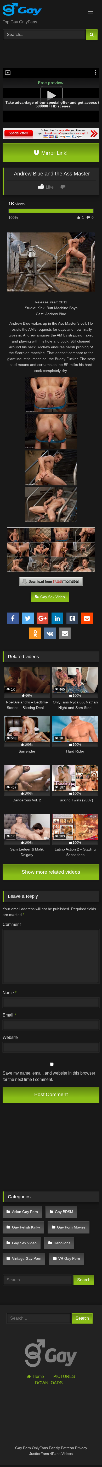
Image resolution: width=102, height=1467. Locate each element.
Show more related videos (51, 872)
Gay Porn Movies (71, 1227)
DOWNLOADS (49, 1383)
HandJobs (62, 1243)
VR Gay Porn (69, 1258)
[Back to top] (86, 1451)
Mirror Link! (54, 153)
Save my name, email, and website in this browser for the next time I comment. (49, 1076)
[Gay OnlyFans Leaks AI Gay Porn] (42, 10)
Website (10, 1037)
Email (9, 1015)
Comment (12, 924)
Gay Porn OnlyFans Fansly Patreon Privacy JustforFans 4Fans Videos (51, 1451)
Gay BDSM (64, 1212)
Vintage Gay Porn (26, 1258)
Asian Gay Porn (25, 1212)
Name (9, 993)
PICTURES (64, 1376)
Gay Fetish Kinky (26, 1227)
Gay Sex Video (52, 597)
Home (38, 1376)
